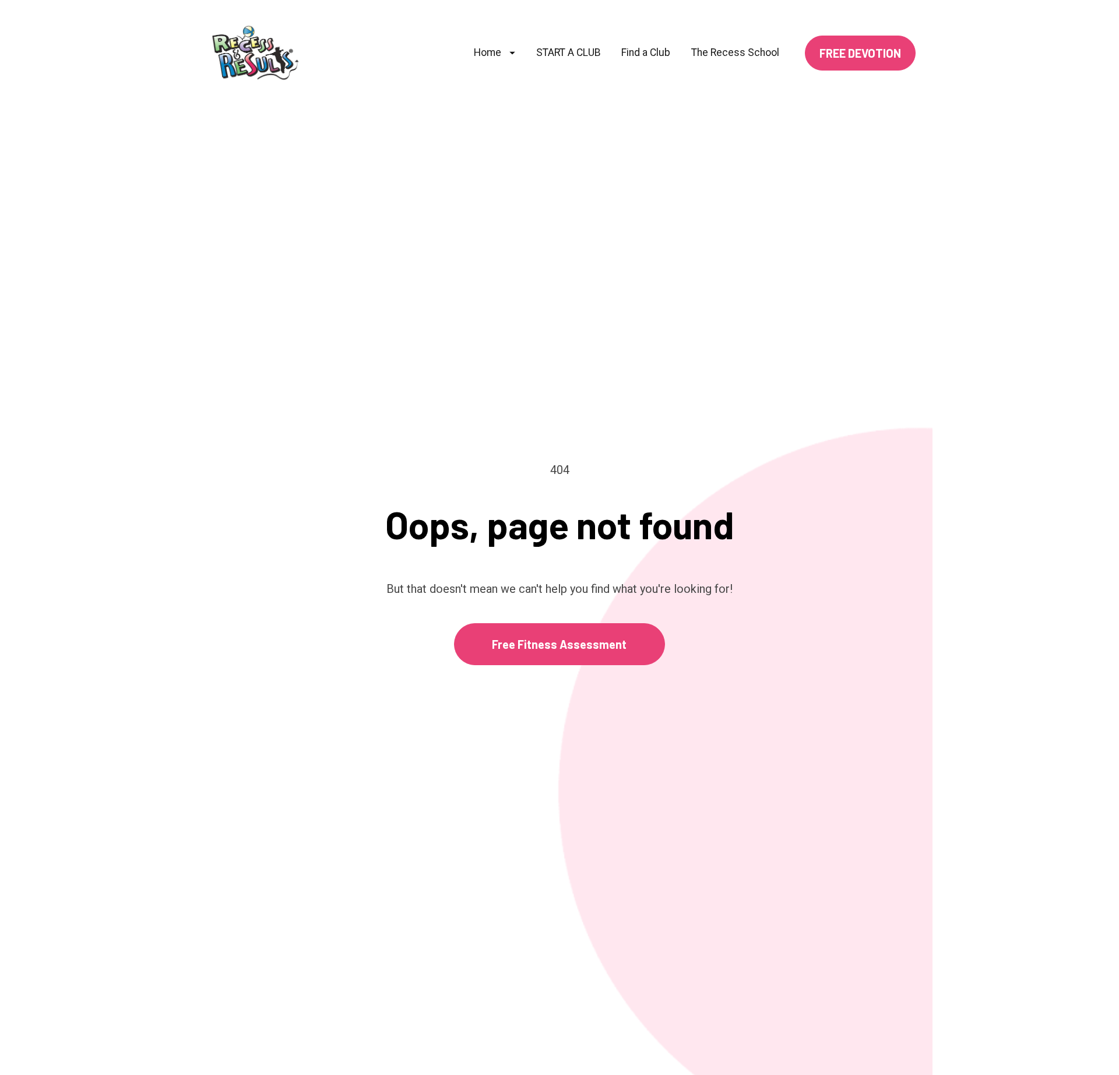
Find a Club (645, 52)
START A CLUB (568, 52)
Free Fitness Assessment (559, 644)
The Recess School (735, 52)
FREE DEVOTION (860, 53)
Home (487, 52)
